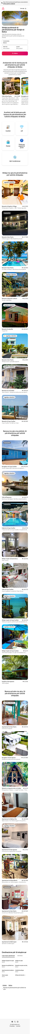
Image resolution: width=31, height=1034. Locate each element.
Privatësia (12, 1026)
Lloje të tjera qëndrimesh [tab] (8, 955)
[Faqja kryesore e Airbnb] (3, 8)
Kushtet (18, 1026)
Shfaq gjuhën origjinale (9, 3)
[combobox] (15, 43)
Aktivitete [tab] (20, 955)
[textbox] (8, 48)
